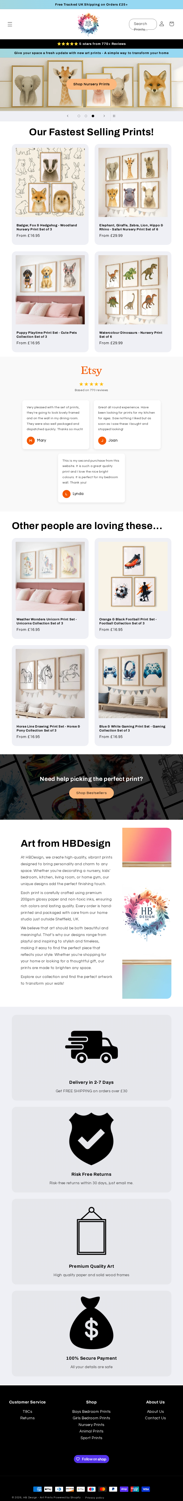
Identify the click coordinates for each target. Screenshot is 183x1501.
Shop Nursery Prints (91, 84)
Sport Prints (91, 1438)
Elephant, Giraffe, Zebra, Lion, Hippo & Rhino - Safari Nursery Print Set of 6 (131, 227)
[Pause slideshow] (115, 116)
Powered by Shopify (67, 1497)
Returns (27, 1418)
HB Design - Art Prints (38, 1497)
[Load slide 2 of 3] (85, 116)
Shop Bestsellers (91, 793)
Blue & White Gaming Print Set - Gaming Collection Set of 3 (132, 728)
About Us (155, 1412)
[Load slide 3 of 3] (93, 116)
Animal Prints (91, 1431)
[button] (10, 24)
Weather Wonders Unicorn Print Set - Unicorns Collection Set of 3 (47, 621)
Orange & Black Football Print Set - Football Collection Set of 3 (128, 621)
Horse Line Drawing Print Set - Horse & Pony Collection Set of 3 (48, 728)
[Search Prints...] (151, 24)
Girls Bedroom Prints (91, 1418)
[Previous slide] (68, 116)
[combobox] (143, 24)
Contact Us (155, 1418)
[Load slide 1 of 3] (79, 116)
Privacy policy (94, 1498)
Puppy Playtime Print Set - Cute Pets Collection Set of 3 (47, 334)
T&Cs (27, 1412)
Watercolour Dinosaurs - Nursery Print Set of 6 (130, 334)
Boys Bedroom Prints (91, 1412)
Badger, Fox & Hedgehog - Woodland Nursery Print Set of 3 (47, 227)
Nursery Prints (91, 1425)
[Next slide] (104, 116)
